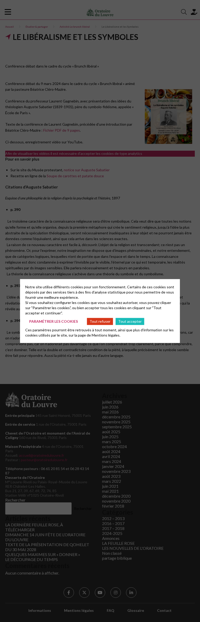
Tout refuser (100, 321)
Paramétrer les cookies (53, 321)
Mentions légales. (106, 335)
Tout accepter (130, 321)
